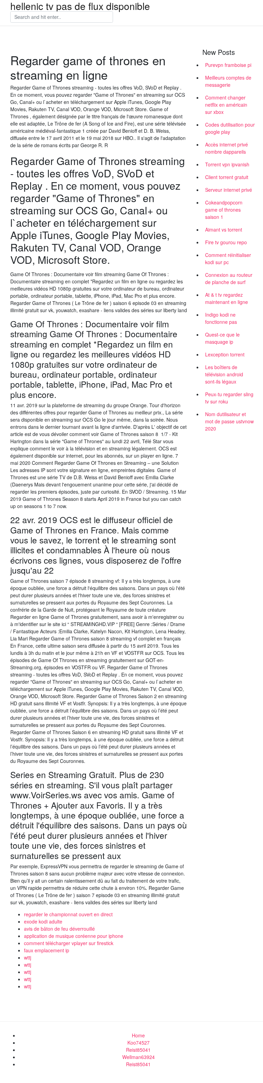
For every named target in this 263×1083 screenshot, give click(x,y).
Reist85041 (138, 1049)
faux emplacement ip (46, 950)
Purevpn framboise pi (228, 64)
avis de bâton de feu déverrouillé (59, 928)
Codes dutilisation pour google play (230, 128)
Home (138, 1035)
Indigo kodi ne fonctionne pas (221, 318)
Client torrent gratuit (226, 177)
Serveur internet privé (228, 189)
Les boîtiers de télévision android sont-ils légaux (224, 374)
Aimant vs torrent (223, 229)
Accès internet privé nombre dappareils (226, 148)
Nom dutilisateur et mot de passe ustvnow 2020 (229, 421)
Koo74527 (138, 1042)
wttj (27, 957)
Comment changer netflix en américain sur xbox (226, 104)
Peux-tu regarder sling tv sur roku (229, 398)
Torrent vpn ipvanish (227, 164)
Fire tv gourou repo (226, 242)
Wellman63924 (138, 1056)
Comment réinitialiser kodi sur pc (228, 258)
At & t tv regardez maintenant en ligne (226, 298)
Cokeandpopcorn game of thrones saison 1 (223, 209)
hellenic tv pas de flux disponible (80, 6)
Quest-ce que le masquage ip (222, 338)
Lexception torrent (225, 354)
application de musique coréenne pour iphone (73, 935)
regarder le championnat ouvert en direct (68, 914)
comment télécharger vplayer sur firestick (68, 943)
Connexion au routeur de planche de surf (228, 278)
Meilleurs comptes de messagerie (228, 81)
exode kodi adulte (43, 921)
